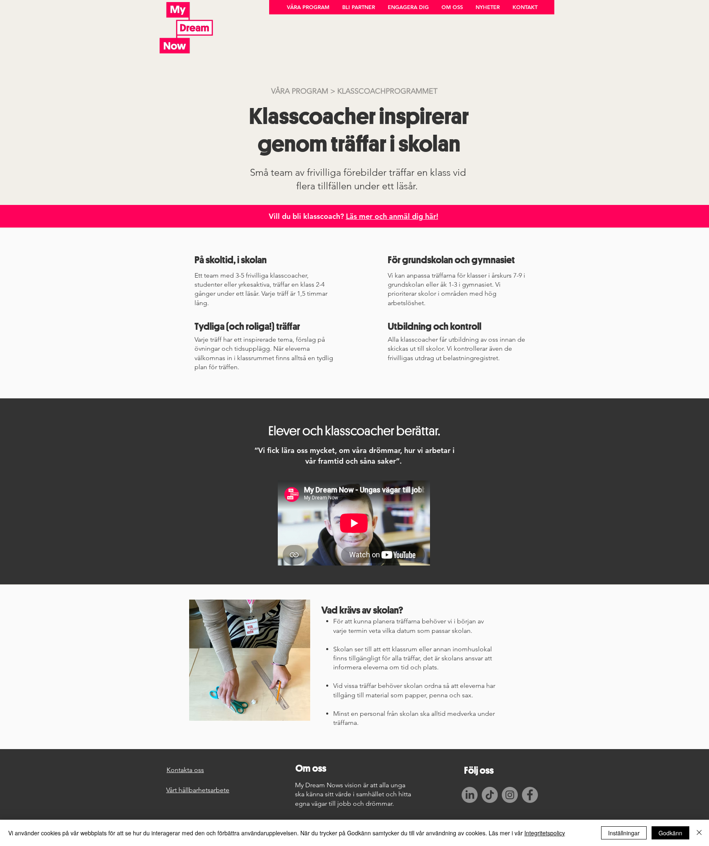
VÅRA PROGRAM (299, 91)
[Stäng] (699, 832)
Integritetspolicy (544, 833)
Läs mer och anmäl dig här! (392, 216)
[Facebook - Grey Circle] (530, 795)
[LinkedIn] (470, 795)
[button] (308, 7)
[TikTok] (490, 795)
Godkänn (670, 833)
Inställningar (624, 833)
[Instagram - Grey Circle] (510, 795)
